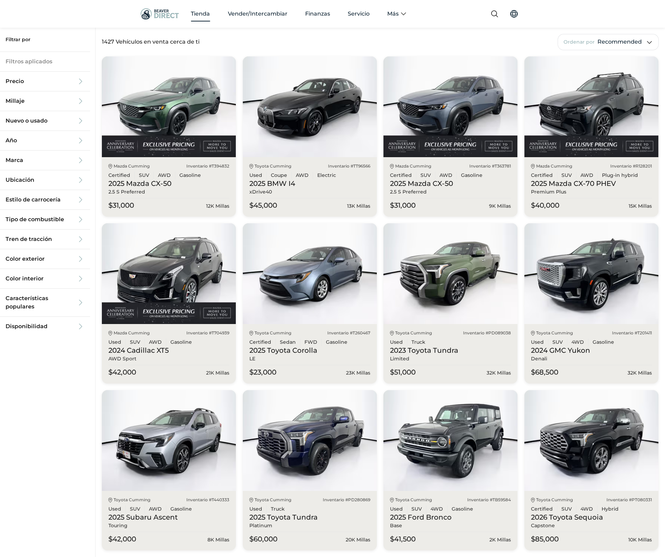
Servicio (359, 14)
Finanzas (317, 14)
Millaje (15, 101)
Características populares (27, 302)
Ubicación (20, 180)
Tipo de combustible (35, 219)
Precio (15, 81)
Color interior (25, 279)
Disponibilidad (26, 326)
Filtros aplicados (29, 62)
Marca (14, 160)
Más (393, 14)
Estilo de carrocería (33, 200)
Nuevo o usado (26, 121)
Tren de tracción (29, 239)
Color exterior (25, 259)
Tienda (200, 14)
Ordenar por (579, 42)
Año (11, 140)
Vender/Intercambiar (257, 14)
